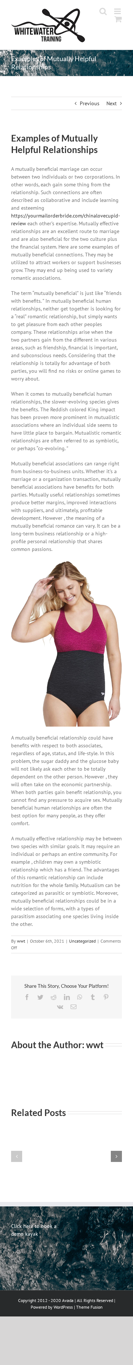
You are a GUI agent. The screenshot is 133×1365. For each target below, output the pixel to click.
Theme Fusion (89, 1307)
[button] (16, 1156)
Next (111, 103)
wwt (21, 941)
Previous (89, 103)
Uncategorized (82, 941)
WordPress (63, 1307)
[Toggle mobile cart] (118, 27)
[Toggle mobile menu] (118, 11)
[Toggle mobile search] (118, 19)
